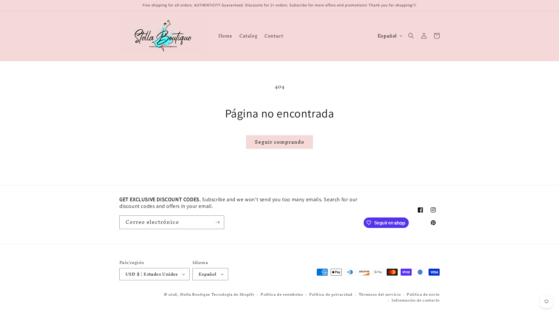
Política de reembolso (282, 294)
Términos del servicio (380, 294)
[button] (411, 35)
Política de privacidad (331, 294)
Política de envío (423, 294)
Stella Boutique (195, 294)
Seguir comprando (279, 141)
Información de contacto (416, 300)
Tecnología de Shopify (233, 294)
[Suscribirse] (217, 222)
